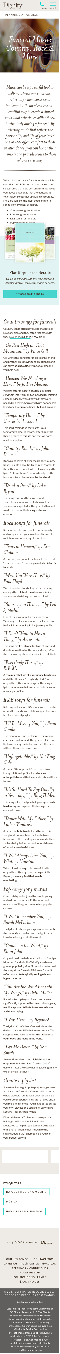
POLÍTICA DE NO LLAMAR (30, 1277)
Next (56, 1168)
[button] (52, 5)
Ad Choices (31, 1281)
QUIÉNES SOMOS (17, 1259)
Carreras (11, 1263)
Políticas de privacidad (38, 1263)
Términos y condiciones (30, 1268)
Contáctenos (44, 1259)
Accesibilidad (30, 1272)
